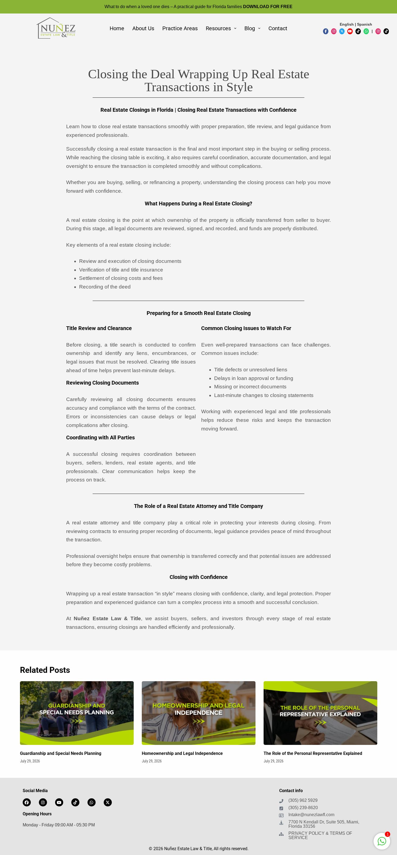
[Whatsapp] (92, 802)
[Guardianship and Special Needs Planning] (77, 713)
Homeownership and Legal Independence (182, 753)
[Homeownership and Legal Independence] (198, 713)
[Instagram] (43, 802)
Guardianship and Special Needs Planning (60, 753)
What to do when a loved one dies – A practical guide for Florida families (198, 6)
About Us (143, 28)
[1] (382, 844)
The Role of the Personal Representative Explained (313, 753)
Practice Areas (180, 28)
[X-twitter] (108, 802)
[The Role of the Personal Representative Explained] (320, 713)
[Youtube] (59, 802)
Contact (277, 28)
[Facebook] (27, 802)
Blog (249, 28)
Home (117, 28)
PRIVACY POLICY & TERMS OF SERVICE (320, 835)
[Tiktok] (75, 802)
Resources (218, 28)
